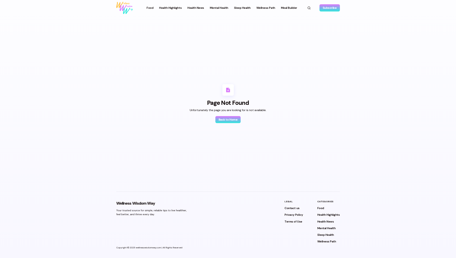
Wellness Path (326, 241)
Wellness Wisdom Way (135, 203)
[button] (309, 8)
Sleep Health (325, 235)
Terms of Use (293, 221)
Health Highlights (328, 215)
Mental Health (326, 228)
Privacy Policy (294, 215)
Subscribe (330, 8)
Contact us (292, 208)
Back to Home (228, 119)
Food (320, 208)
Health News (325, 221)
